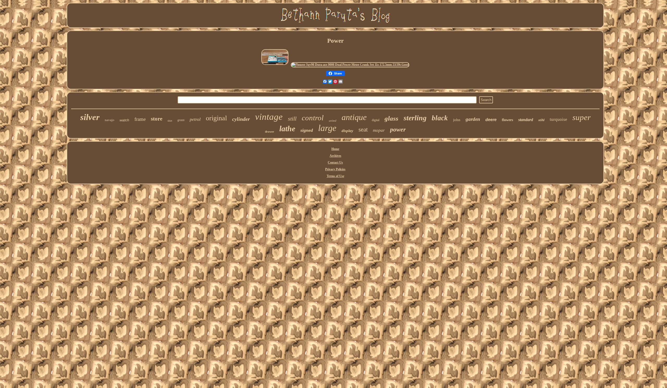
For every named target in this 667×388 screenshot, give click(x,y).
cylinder (241, 119)
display (347, 131)
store (156, 119)
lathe (287, 128)
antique (354, 117)
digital (375, 120)
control (313, 118)
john (456, 120)
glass (391, 118)
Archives (335, 156)
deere (491, 119)
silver (90, 117)
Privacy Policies (335, 169)
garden (473, 119)
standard (525, 119)
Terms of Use (335, 176)
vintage (269, 117)
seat (363, 129)
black (440, 118)
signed (306, 130)
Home (335, 149)
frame (140, 119)
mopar (379, 130)
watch (124, 120)
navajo (109, 120)
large (327, 128)
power (398, 129)
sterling (415, 118)
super (581, 117)
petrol (195, 119)
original (216, 118)
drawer (269, 131)
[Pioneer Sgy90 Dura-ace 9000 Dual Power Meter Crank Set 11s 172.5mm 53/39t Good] (350, 64)
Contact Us (335, 162)
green (180, 120)
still (292, 118)
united (332, 120)
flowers (507, 120)
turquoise (558, 119)
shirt (170, 120)
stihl (541, 120)
